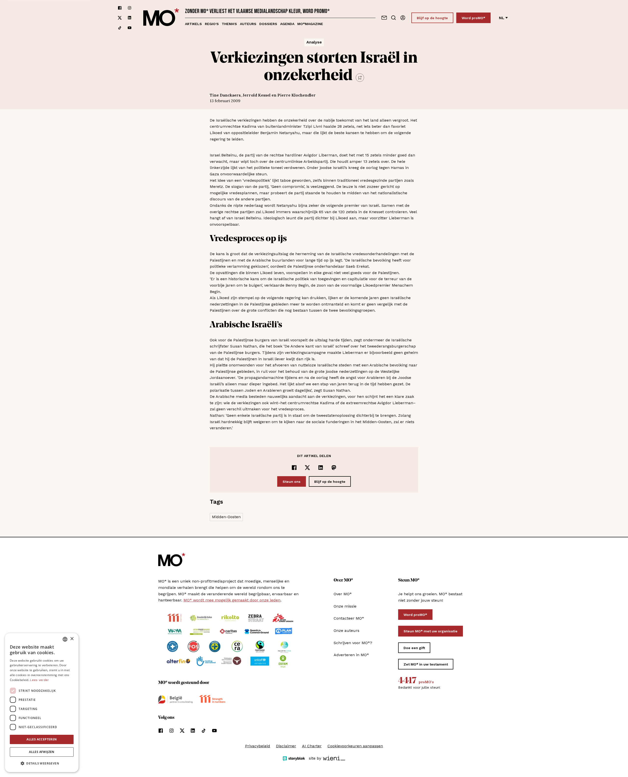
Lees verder (39, 680)
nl (501, 17)
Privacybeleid (257, 746)
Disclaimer (286, 746)
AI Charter (312, 746)
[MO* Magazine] (161, 18)
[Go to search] (393, 17)
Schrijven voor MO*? (353, 642)
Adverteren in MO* (351, 654)
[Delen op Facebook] (294, 467)
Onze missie (345, 606)
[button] (42, 763)
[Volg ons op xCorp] (120, 18)
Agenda (287, 24)
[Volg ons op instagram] (129, 8)
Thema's (229, 24)
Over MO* (343, 594)
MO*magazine (310, 24)
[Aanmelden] (403, 17)
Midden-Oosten (226, 516)
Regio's (212, 24)
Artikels (193, 24)
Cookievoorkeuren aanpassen (355, 746)
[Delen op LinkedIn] (320, 467)
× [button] (72, 639)
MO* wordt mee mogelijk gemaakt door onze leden (231, 600)
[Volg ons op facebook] (120, 8)
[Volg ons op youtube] (129, 28)
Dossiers (268, 24)
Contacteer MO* (349, 618)
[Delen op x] (307, 467)
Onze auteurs (346, 630)
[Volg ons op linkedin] (129, 18)
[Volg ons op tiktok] (120, 28)
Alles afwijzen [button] (41, 752)
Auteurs (248, 24)
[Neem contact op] (384, 17)
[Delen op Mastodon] (334, 467)
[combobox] (65, 639)
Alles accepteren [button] (41, 739)
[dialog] (41, 702)
